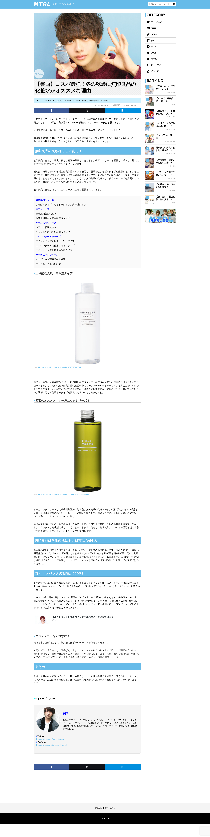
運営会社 (98, 808)
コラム (154, 34)
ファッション (157, 22)
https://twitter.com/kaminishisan (50, 739)
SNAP (153, 28)
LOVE (153, 53)
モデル (154, 59)
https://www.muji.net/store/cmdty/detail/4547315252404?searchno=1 (64, 495)
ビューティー (157, 65)
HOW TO (155, 47)
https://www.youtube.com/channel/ (51, 745)
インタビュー (157, 71)
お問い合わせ (110, 808)
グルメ (154, 40)
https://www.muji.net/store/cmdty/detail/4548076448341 (59, 367)
